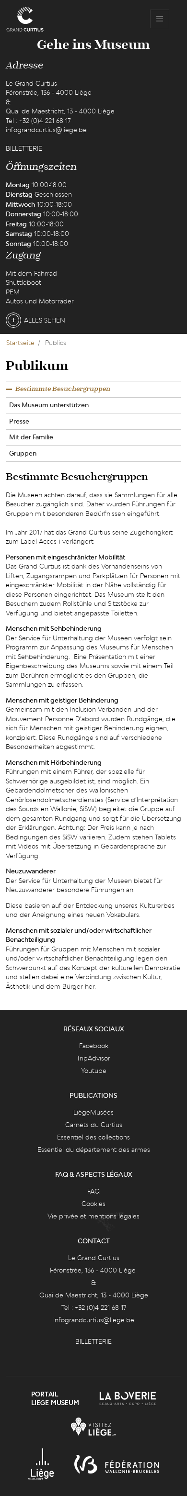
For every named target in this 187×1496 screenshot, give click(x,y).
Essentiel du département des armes (93, 1149)
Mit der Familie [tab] (31, 437)
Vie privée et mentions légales (93, 1216)
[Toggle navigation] (159, 19)
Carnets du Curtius (93, 1124)
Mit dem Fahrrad (31, 273)
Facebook (93, 1045)
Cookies (93, 1203)
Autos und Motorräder (40, 301)
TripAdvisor (93, 1058)
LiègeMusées (93, 1112)
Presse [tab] (19, 421)
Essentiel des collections (93, 1137)
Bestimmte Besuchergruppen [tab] (62, 389)
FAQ (93, 1191)
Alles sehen (44, 320)
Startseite (20, 342)
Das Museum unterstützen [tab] (49, 405)
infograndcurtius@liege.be (46, 130)
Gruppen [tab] (22, 453)
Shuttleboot (23, 282)
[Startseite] (25, 19)
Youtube (93, 1070)
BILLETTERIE (24, 148)
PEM (13, 292)
